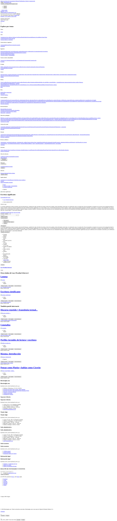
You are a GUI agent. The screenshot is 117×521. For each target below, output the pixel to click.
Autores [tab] (5, 223)
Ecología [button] (2, 61)
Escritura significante (10, 291)
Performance (6, 38)
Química (12, 53)
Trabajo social (15, 60)
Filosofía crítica (37, 134)
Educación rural (35, 119)
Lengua (4, 276)
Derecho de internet (5, 101)
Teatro (43, 37)
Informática (3, 53)
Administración (21, 60)
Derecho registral (18, 102)
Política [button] (2, 77)
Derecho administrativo (21, 100)
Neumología (37, 127)
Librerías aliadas (11, 173)
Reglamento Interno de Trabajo (10, 453)
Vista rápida (11, 285)
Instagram (5, 482)
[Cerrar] (1, 514)
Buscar (18, 13)
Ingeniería (14, 143)
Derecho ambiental (38, 100)
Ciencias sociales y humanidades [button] (7, 55)
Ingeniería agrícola (10, 51)
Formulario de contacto (8, 394)
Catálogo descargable (7, 393)
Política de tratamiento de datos (10, 466)
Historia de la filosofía (5, 135)
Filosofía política (26, 82)
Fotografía (29, 37)
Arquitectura (3, 37)
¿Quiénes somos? (7, 451)
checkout (2, 21)
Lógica (16, 135)
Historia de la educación (78, 119)
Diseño (22, 37)
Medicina (27, 143)
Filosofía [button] (2, 129)
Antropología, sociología (6, 142)
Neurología (42, 127)
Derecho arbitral (45, 100)
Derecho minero (77, 101)
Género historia (39, 74)
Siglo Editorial (4, 157)
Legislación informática (14, 110)
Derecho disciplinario (28, 101)
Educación (69, 142)
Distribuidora (22, 1)
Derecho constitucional (76, 100)
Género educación (25, 74)
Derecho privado (97, 101)
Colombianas (3, 166)
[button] (4, 10)
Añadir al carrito (4, 216)
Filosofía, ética (74, 142)
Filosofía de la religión (45, 134)
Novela (36, 150)
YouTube (5, 481)
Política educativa (11, 120)
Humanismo (12, 135)
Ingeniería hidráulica (5, 52)
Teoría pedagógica (63, 120)
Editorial (17, 1)
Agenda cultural (4, 174)
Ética (32, 135)
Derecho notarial (84, 101)
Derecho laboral (62, 101)
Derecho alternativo (30, 100)
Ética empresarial (7, 92)
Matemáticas (8, 53)
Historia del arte (35, 37)
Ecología (54, 142)
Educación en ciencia (67, 118)
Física (10, 45)
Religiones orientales (9, 84)
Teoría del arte (12, 38)
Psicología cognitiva (24, 120)
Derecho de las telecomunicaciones (16, 101)
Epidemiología (21, 127)
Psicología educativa (32, 120)
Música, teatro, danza (33, 143)
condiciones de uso (12, 473)
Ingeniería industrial (13, 52)
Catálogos (14, 37)
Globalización (33, 82)
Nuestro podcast (2, 182)
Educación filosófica (5, 119)
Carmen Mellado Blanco (6, 320)
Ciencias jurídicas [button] (4, 94)
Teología (47, 84)
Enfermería (15, 127)
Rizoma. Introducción (11, 354)
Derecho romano (26, 102)
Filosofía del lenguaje (63, 134)
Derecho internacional (54, 101)
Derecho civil (60, 100)
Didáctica (16, 118)
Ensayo (15, 150)
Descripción (3, 225)
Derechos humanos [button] (5, 103)
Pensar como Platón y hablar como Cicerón (21, 367)
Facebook (5, 479)
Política (5, 109)
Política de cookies (7, 465)
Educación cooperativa (49, 118)
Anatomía (3, 127)
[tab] (58, 226)
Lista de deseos (18, 285)
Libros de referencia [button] (5, 151)
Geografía (10, 68)
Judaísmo (36, 84)
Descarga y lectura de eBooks (9, 391)
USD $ (5, 6)
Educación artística (40, 118)
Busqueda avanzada (8, 182)
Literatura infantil (20, 150)
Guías (6, 156)
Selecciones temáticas (20, 180)
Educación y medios (53, 119)
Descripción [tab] (6, 220)
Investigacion (37, 66)
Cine (17, 37)
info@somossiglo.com (8, 441)
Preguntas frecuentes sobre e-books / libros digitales (14, 389)
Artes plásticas (9, 37)
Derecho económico (37, 101)
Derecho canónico (53, 100)
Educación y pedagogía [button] (6, 112)
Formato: (3, 213)
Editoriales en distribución (4, 160)
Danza (19, 37)
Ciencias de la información (6, 60)
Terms (18, 476)
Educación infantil (20, 119)
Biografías (3, 93)
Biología (7, 45)
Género (2, 143)
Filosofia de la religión (18, 84)
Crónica (8, 150)
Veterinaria (18, 128)
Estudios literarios (65, 150)
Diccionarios (16, 156)
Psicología (8, 83)
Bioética (2, 92)
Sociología (74, 74)
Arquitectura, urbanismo (16, 142)
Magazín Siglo (13, 180)
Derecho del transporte (11, 100)
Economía (3, 68)
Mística (43, 84)
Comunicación (32, 1)
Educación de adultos (58, 118)
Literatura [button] (3, 144)
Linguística (6, 75)
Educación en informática (77, 118)
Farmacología (27, 127)
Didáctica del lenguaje (22, 118)
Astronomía (3, 45)
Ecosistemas (31, 66)
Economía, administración (61, 142)
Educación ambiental (31, 118)
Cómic (2, 38)
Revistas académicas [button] (5, 137)
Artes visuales (37, 142)
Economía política (19, 82)
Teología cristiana (53, 84)
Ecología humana (11, 66)
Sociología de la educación (54, 120)
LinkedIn (5, 483)
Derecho (2, 74)
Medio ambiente (4, 66)
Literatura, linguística (20, 143)
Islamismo (3, 84)
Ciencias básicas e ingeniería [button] (7, 39)
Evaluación (60, 119)
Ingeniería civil (26, 51)
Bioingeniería (3, 51)
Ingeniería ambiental (18, 51)
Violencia (81, 82)
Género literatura (46, 74)
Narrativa (33, 150)
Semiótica (25, 135)
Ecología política (18, 66)
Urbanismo (7, 86)
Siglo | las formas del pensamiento (8, 1)
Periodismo (16, 75)
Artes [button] (2, 32)
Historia (2, 75)
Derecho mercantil (70, 101)
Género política (53, 74)
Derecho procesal (4, 102)
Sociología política (75, 82)
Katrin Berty (14, 320)
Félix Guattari (10, 363)
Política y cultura (56, 82)
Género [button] (2, 69)
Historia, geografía (8, 143)
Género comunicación (9, 74)
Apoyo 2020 (6, 260)
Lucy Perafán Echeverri (8, 199)
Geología (14, 45)
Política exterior (49, 82)
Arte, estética (24, 142)
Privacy (12, 476)
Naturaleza (42, 66)
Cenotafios (5, 325)
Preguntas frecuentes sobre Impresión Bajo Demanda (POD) (16, 390)
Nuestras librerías (4, 173)
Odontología (52, 127)
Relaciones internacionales (65, 82)
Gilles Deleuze (4, 363)
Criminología (3, 100)
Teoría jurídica (13, 111)
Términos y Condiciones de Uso (10, 463)
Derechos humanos (11, 82)
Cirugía (11, 127)
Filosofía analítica (30, 134)
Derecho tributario (33, 102)
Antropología (27, 60)
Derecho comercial (67, 100)
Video (45, 37)
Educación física (12, 119)
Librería (27, 1)
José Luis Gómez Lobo (5, 335)
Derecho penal (91, 101)
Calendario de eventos (5, 180)
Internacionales (9, 166)
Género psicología (60, 74)
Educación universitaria (44, 119)
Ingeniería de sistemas (34, 51)
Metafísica (20, 135)
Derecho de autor (84, 100)
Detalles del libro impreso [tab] (9, 221)
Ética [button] (2, 87)
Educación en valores (96, 118)
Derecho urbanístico (41, 102)
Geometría (18, 45)
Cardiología (7, 127)
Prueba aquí (16, 15)
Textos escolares (70, 120)
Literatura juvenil (27, 150)
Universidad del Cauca (5, 197)
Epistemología (13, 134)
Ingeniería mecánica (22, 52)
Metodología (11, 75)
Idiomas (85, 119)
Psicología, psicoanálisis (56, 143)
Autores (2, 264)
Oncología (3, 128)
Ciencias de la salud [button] (5, 121)
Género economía (17, 74)
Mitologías (40, 84)
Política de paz (43, 82)
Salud (47, 120)
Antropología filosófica (5, 134)
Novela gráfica (58, 150)
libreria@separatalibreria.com (9, 409)
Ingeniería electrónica (43, 51)
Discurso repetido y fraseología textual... (19, 310)
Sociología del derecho (5, 111)
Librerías (2, 167)
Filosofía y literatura (79, 134)
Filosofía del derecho (5, 110)
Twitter (4, 480)
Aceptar (7, 515)
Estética (25, 37)
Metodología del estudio (92, 119)
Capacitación (11, 118)
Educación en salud (87, 118)
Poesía (6, 120)
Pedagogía (3, 120)
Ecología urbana (25, 66)
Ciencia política (4, 82)
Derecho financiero (46, 101)
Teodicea (29, 135)
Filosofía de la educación (67, 119)
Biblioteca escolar (4, 118)
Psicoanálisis (3, 83)
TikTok (4, 485)
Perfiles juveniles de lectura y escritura (18, 340)
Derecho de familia (92, 100)
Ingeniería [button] (3, 46)
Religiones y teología (14, 83)
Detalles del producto (5, 232)
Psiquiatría (11, 128)
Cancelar (3, 515)
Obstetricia (47, 127)
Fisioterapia (32, 127)
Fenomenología (23, 134)
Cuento (11, 150)
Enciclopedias (10, 156)
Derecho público (11, 102)
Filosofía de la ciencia (82, 142)
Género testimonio (68, 74)
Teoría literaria (52, 150)
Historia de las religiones (28, 84)
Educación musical (28, 119)
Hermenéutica (87, 134)
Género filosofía (32, 74)
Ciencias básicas (30, 142)
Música (40, 37)
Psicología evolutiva (41, 120)
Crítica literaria (4, 150)
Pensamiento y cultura (42, 143)
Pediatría (7, 128)
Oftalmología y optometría (60, 127)
